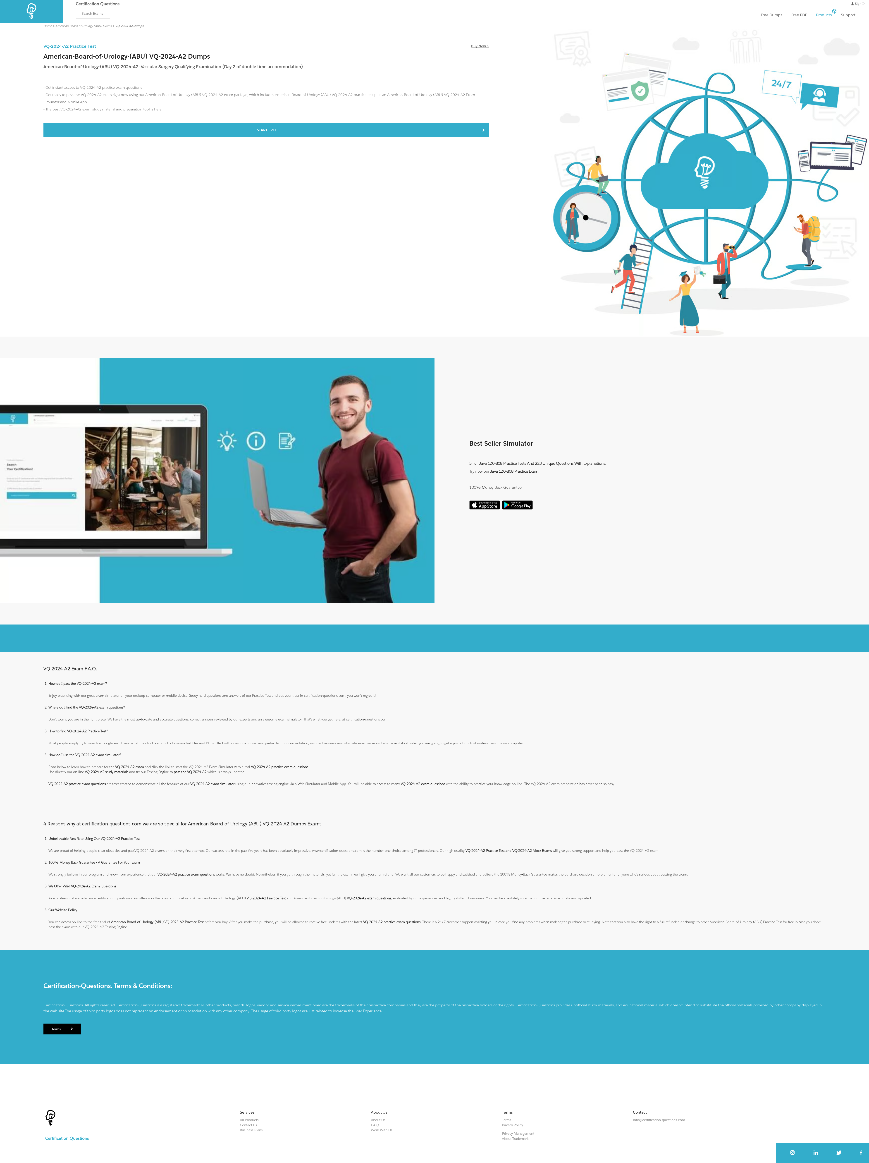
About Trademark (515, 1139)
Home (47, 26)
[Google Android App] (517, 508)
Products (824, 14)
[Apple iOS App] (484, 508)
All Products (249, 1120)
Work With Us (381, 1130)
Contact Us (248, 1125)
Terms (56, 1029)
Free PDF (799, 14)
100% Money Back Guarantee (495, 487)
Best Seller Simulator (501, 443)
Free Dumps (771, 14)
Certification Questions (97, 3)
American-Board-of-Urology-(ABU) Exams (83, 26)
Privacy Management (518, 1133)
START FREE (267, 130)
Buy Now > (480, 46)
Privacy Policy (512, 1125)
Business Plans (251, 1130)
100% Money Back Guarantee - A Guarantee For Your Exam (94, 862)
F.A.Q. (375, 1125)
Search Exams (92, 13)
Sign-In (860, 4)
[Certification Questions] (31, 21)
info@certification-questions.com (659, 1120)
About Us (378, 1120)
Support (848, 14)
